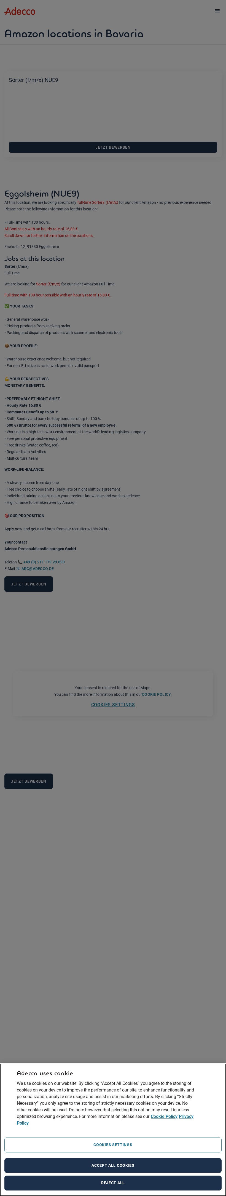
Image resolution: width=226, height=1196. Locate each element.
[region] (113, 1129)
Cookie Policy (164, 1116)
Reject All (113, 1183)
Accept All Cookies (113, 1165)
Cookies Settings (112, 1145)
